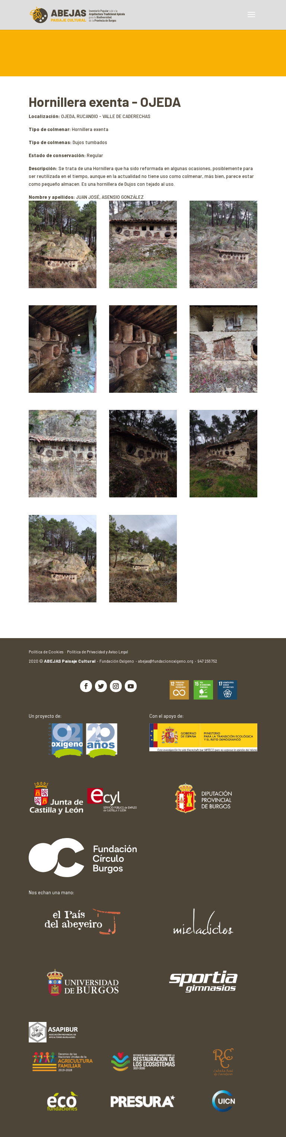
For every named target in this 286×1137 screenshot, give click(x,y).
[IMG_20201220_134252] (143, 495)
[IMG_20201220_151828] (143, 600)
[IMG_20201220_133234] (62, 495)
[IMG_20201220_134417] (223, 391)
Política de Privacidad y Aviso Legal (97, 651)
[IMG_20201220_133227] (223, 286)
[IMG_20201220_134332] (223, 495)
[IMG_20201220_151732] (62, 286)
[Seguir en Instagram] (116, 686)
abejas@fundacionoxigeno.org (167, 660)
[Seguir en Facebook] (86, 686)
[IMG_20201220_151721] (62, 600)
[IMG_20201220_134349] (62, 391)
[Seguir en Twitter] (101, 686)
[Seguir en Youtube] (131, 686)
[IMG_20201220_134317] (143, 286)
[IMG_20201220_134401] (143, 391)
